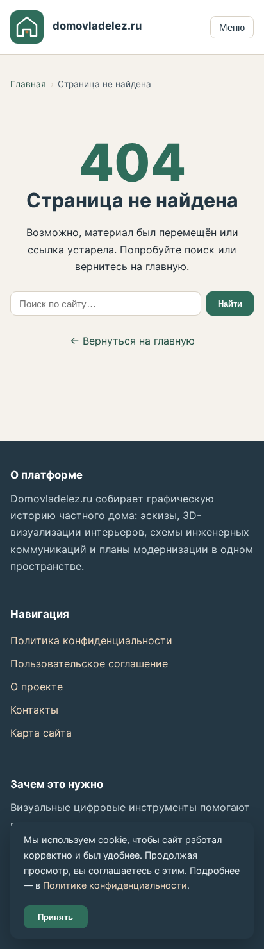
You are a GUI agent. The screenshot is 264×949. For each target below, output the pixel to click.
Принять (55, 917)
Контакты (34, 709)
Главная (28, 84)
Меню (232, 27)
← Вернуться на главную (132, 340)
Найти (230, 304)
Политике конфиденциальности (115, 885)
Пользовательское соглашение (89, 663)
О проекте (36, 686)
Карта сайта (41, 732)
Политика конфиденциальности (91, 640)
